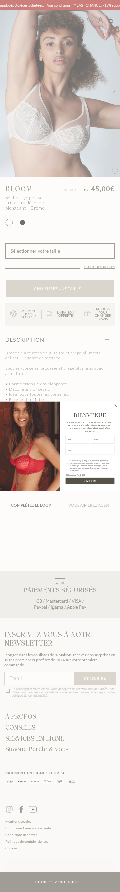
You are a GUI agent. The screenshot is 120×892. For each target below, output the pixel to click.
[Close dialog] (115, 405)
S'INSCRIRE (90, 480)
